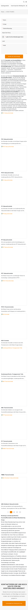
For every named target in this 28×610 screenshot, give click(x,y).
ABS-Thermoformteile (7, 407)
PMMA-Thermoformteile (7, 474)
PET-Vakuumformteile (7, 273)
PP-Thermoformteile (6, 441)
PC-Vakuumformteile (6, 206)
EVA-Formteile (5, 340)
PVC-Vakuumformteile (7, 139)
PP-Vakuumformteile (6, 239)
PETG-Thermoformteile (7, 307)
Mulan (2, 11)
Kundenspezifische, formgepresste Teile (12, 374)
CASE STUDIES (10, 11)
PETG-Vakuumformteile (7, 172)
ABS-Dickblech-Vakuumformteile (9, 504)
